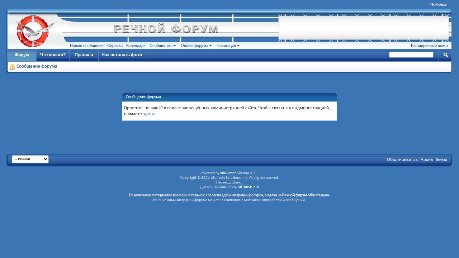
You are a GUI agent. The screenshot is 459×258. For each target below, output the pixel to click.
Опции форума (194, 45)
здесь (148, 113)
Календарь (136, 45)
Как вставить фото (122, 54)
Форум (22, 54)
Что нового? (53, 54)
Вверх (441, 159)
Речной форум (294, 195)
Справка (115, 45)
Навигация (226, 45)
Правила (84, 54)
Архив (427, 159)
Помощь (438, 4)
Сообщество (161, 45)
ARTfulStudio (248, 187)
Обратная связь (402, 159)
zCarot (237, 183)
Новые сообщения (87, 45)
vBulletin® (228, 173)
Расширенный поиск (429, 45)
